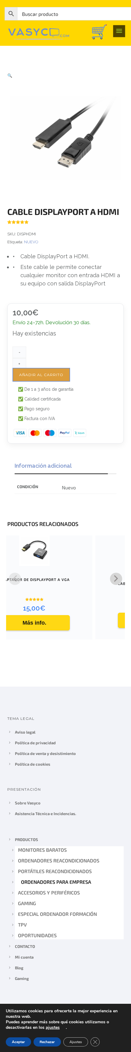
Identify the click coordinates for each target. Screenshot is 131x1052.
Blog (19, 967)
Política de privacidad (35, 742)
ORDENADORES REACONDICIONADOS (58, 860)
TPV (22, 924)
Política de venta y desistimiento (45, 753)
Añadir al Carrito (41, 374)
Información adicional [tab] (43, 466)
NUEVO (31, 242)
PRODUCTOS (26, 839)
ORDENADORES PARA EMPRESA (55, 882)
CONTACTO (25, 946)
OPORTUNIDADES (37, 935)
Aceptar (18, 1041)
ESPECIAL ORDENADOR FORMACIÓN (57, 914)
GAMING (27, 903)
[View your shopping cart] (99, 31)
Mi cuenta (24, 957)
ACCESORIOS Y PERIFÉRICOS (50, 892)
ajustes (53, 1027)
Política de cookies (32, 764)
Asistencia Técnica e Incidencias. (45, 813)
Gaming (22, 978)
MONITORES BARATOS (42, 850)
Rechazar (47, 1041)
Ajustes (75, 1041)
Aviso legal (25, 732)
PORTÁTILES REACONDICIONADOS (55, 871)
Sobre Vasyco (28, 802)
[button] (9, 75)
